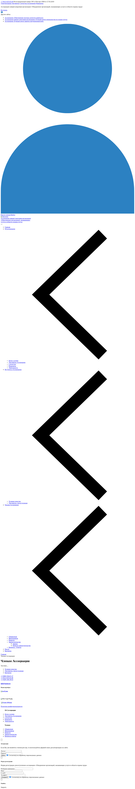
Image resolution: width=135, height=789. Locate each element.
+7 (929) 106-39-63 (7, 679)
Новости (12, 640)
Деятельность (13, 368)
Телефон (4, 775)
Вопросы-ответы (10, 736)
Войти (13, 215)
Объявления (13, 637)
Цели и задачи (13, 361)
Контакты (8, 651)
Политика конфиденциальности (11, 706)
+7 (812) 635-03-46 (7, 1)
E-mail (3, 773)
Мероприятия (13, 638)
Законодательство (15, 642)
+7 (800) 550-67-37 (7, 676)
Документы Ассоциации (17, 362)
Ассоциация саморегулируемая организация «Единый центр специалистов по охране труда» (36, 19)
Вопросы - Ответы (15, 647)
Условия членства (15, 501)
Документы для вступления (18, 503)
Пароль (3, 753)
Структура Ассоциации (28, 3)
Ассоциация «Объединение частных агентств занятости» (24, 18)
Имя (2, 771)
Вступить (4, 10)
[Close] (1, 740)
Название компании (7, 769)
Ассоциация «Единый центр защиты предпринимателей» (24, 21)
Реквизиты (39, 3)
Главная (7, 227)
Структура (12, 364)
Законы (15, 644)
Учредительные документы (10, 3)
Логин (3, 751)
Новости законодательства (22, 645)
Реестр (7, 649)
